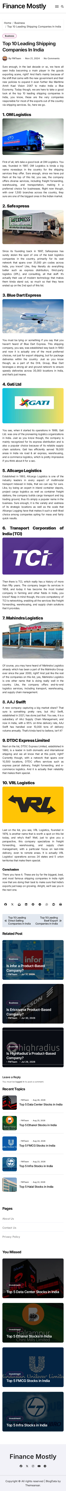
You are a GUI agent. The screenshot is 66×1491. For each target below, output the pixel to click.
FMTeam (12, 974)
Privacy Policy (11, 1236)
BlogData (51, 1481)
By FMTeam (14, 58)
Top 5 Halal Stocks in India (36, 1186)
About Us (8, 1218)
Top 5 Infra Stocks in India (36, 1166)
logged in (20, 1082)
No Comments (52, 58)
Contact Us (9, 1227)
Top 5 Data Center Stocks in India (40, 1104)
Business (9, 36)
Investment (15, 1285)
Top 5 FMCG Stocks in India (37, 1145)
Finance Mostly (24, 6)
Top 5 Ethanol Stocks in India (38, 1125)
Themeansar (32, 1485)
